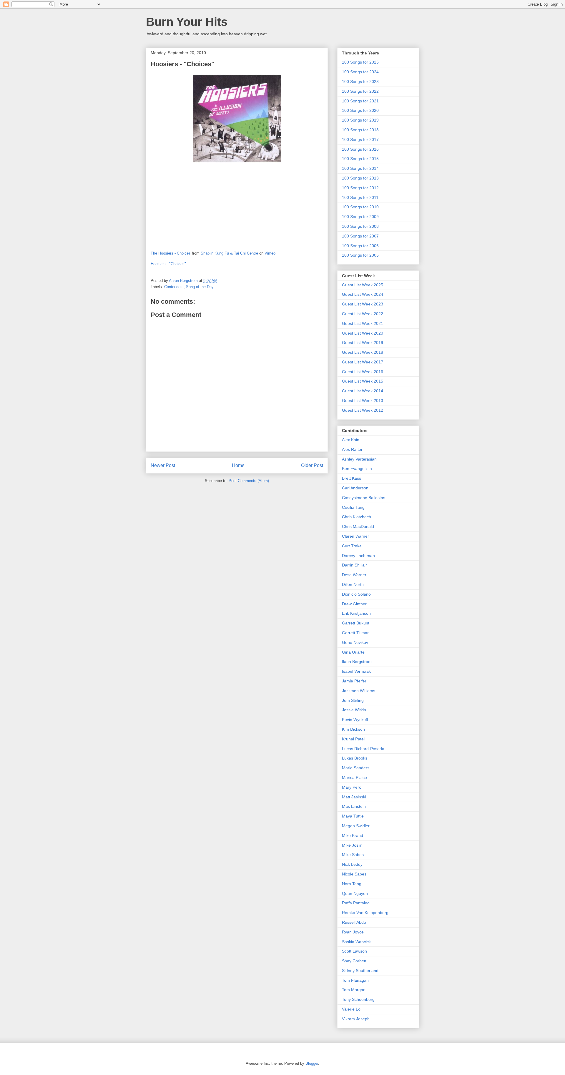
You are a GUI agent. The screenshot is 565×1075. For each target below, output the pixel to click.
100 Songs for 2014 (360, 168)
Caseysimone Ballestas (363, 497)
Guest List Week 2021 (362, 323)
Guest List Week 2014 (362, 390)
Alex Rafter (352, 449)
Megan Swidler (356, 825)
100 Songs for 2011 (360, 197)
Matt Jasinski (354, 797)
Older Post (312, 465)
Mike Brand (352, 835)
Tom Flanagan (355, 980)
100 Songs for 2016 (360, 149)
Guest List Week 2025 (362, 285)
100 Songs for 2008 (360, 226)
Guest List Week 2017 (362, 362)
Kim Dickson (353, 729)
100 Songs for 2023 (360, 81)
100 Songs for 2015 (360, 158)
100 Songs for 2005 (360, 255)
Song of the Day (200, 287)
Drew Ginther (354, 604)
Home (238, 465)
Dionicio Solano (356, 594)
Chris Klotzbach (356, 516)
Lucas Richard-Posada (363, 748)
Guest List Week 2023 (362, 304)
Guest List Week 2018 (362, 352)
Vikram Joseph (356, 1018)
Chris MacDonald (358, 526)
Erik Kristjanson (356, 613)
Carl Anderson (355, 488)
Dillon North (353, 584)
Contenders (174, 287)
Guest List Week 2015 (362, 381)
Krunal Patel (353, 739)
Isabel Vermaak (356, 671)
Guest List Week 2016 (362, 371)
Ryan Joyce (353, 932)
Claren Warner (355, 536)
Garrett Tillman (356, 632)
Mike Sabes (353, 854)
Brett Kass (351, 478)
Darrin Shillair (354, 565)
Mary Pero (351, 787)
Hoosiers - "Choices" (168, 264)
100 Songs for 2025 (360, 62)
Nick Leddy (352, 864)
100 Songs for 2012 (360, 187)
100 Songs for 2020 (360, 110)
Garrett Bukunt (355, 623)
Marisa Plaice (354, 777)
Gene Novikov (355, 642)
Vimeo (270, 253)
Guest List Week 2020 (362, 333)
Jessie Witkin (354, 709)
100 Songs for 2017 (360, 139)
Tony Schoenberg (358, 999)
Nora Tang (351, 883)
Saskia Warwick (356, 941)
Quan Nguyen (355, 893)
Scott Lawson (354, 951)
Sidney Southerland (360, 970)
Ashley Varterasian (359, 459)
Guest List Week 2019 (362, 342)
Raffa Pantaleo (356, 902)
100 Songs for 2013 (360, 178)
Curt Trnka (352, 546)
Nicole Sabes (354, 874)
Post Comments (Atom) (249, 480)
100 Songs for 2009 (360, 216)
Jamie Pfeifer (354, 681)
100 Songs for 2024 (360, 71)
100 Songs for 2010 (360, 207)
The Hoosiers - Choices (171, 253)
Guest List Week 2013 (362, 400)
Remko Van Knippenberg (365, 912)
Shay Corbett (354, 960)
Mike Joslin (352, 845)
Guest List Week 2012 (362, 410)
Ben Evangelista (357, 468)
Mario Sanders (355, 767)
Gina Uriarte (353, 652)
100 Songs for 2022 (360, 91)
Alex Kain (350, 439)
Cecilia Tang (353, 507)
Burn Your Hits (186, 21)
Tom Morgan (353, 989)
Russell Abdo (354, 922)
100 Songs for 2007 (360, 236)
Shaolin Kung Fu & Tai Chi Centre (229, 253)
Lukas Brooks (354, 758)
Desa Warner (354, 574)
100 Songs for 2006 (360, 245)
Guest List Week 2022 (362, 313)
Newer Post (163, 465)
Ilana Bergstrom (357, 661)
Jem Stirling (353, 700)
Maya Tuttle (353, 816)
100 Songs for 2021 (360, 101)
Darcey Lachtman (358, 555)
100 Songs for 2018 (360, 129)
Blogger (311, 1063)
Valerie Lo (351, 1009)
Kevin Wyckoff (355, 719)
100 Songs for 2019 (360, 120)
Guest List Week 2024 (362, 294)
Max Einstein (354, 806)
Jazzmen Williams (358, 690)
